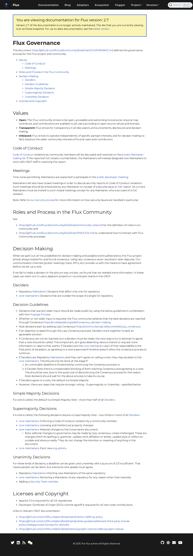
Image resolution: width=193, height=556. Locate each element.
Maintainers (39, 291)
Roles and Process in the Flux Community (44, 72)
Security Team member (44, 481)
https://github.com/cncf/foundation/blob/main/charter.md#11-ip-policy (61, 517)
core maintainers (29, 295)
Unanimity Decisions (37, 96)
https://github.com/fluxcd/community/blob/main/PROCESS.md (56, 233)
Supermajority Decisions (39, 92)
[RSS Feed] (23, 542)
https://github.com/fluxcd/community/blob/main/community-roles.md (61, 225)
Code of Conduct (35, 63)
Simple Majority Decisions (40, 88)
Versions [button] (151, 5)
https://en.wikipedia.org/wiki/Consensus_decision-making (77, 322)
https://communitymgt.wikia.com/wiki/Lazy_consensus (108, 326)
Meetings (30, 67)
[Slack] (168, 542)
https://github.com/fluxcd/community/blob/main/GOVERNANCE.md (72, 50)
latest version (101, 28)
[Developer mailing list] (174, 542)
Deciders (30, 80)
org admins (59, 448)
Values (23, 60)
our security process (42, 200)
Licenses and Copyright (33, 101)
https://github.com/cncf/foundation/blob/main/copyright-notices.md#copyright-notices (71, 529)
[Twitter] (12, 542)
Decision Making (28, 76)
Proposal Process (40, 314)
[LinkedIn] (18, 542)
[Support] (30, 542)
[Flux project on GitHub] (162, 542)
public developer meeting (112, 177)
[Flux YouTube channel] (180, 542)
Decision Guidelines (36, 84)
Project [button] (136, 5)
